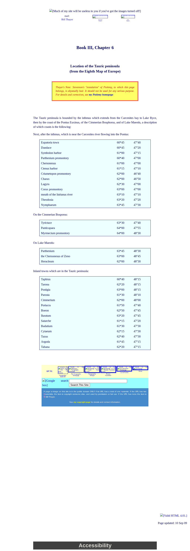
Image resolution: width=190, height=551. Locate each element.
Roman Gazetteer (108, 374)
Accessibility (95, 545)
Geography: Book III (62, 376)
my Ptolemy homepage (101, 94)
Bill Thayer (67, 19)
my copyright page (82, 402)
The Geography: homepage (76, 374)
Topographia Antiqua (92, 374)
